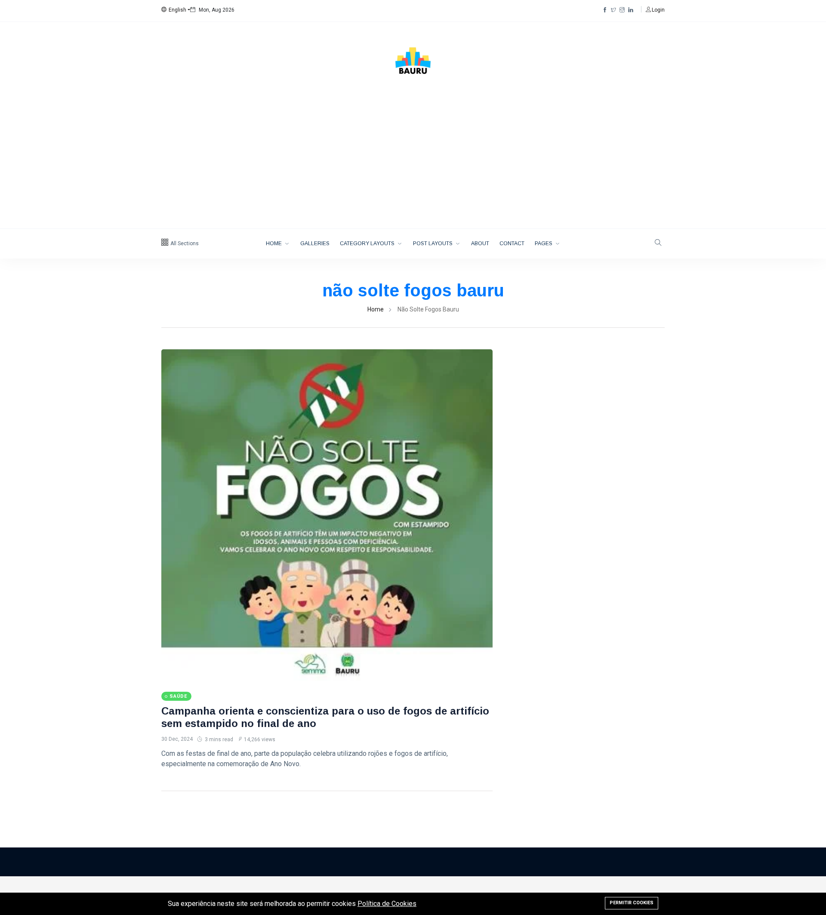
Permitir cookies (631, 903)
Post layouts (433, 243)
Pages (544, 243)
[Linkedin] (630, 9)
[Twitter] (613, 9)
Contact (511, 243)
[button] (175, 10)
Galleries (315, 243)
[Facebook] (604, 9)
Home (274, 243)
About (480, 243)
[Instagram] (622, 9)
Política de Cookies (387, 904)
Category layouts (368, 243)
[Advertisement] (413, 164)
